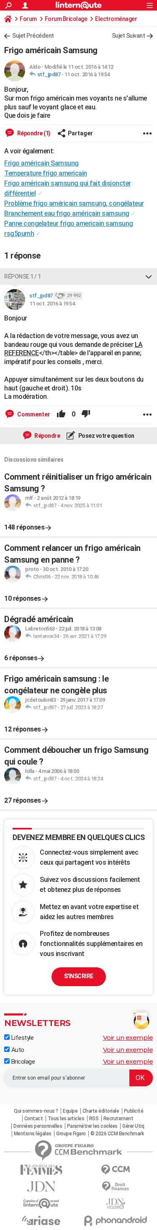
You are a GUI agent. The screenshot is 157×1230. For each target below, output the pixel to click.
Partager (80, 133)
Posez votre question (105, 435)
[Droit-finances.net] (116, 1186)
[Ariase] (41, 1220)
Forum (28, 19)
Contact (33, 1118)
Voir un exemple (128, 1037)
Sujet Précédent (33, 35)
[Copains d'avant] (41, 1203)
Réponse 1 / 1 (22, 276)
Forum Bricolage (66, 19)
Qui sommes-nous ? (36, 1111)
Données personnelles (37, 1126)
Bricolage (22, 1061)
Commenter (33, 414)
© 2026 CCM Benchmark (117, 1134)
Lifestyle (21, 1037)
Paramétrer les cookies (92, 1126)
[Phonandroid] (116, 1220)
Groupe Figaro (71, 1134)
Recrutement (118, 1118)
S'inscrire (78, 976)
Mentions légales (32, 1134)
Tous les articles (66, 1118)
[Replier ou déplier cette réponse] (148, 276)
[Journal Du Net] (41, 1186)
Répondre (46, 435)
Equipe (70, 1111)
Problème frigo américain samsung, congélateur (74, 203)
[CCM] (116, 1170)
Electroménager (116, 19)
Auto (17, 1050)
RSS (94, 1118)
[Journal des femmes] (41, 1170)
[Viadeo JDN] (116, 1204)
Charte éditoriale (100, 1111)
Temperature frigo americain (45, 173)
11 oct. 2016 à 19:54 (87, 74)
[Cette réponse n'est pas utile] (85, 414)
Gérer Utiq (133, 1126)
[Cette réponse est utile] (61, 414)
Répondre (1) (33, 133)
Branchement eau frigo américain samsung (66, 213)
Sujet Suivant (128, 35)
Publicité (134, 1111)
